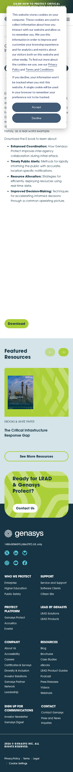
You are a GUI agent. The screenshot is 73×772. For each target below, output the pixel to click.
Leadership (11, 692)
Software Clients (50, 588)
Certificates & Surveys (17, 665)
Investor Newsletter (16, 716)
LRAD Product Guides (54, 670)
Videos (45, 687)
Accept (36, 107)
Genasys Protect (14, 617)
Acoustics (10, 623)
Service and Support (54, 582)
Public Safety (12, 594)
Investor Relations (15, 676)
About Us (10, 648)
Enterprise (10, 582)
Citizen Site (47, 594)
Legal (36, 758)
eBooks (45, 665)
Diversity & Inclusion (16, 670)
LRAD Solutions (50, 613)
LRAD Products (50, 619)
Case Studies (49, 659)
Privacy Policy (12, 758)
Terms (26, 758)
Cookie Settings (18, 763)
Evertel (8, 628)
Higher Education (15, 588)
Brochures (47, 654)
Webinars (46, 693)
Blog (43, 648)
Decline (36, 118)
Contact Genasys (52, 712)
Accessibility (12, 654)
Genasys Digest (14, 722)
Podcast (46, 676)
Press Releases (49, 681)
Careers (9, 659)
